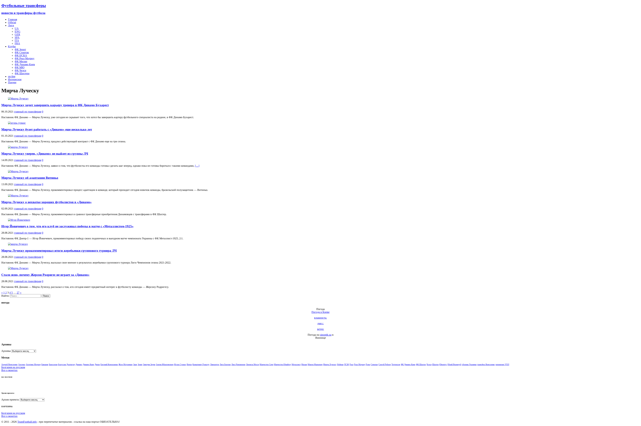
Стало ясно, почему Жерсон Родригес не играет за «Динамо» (45, 274)
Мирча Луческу (329, 364)
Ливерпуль (214, 364)
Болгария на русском (13, 367)
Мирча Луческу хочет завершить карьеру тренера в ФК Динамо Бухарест (55, 105)
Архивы (6, 351)
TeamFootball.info (27, 421)
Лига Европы (225, 364)
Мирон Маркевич (315, 364)
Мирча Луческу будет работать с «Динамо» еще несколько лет (46, 129)
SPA (17, 37)
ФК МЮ (19, 67)
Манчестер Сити (266, 364)
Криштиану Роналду (200, 364)
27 (18, 292)
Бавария (44, 364)
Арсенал (21, 364)
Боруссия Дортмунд (66, 364)
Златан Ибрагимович (164, 364)
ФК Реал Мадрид (24, 58)
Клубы (12, 46)
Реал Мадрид (359, 364)
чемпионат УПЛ (502, 364)
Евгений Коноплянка (109, 364)
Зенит (140, 364)
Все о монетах (9, 370)
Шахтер (435, 364)
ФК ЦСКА (21, 55)
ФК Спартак (22, 52)
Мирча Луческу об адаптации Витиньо (29, 178)
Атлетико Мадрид (33, 364)
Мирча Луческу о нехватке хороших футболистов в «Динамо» (46, 202)
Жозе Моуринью (126, 364)
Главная (12, 19)
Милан (304, 364)
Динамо (79, 364)
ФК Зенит (20, 49)
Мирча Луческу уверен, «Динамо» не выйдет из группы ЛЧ (44, 153)
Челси (429, 364)
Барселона (53, 364)
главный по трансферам (27, 111)
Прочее (12, 82)
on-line (11, 76)
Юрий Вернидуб (454, 364)
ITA (17, 40)
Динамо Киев (88, 364)
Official (12, 22)
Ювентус (443, 364)
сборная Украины (469, 364)
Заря (135, 364)
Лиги (11, 25)
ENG (17, 31)
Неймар (340, 364)
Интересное (15, 79)
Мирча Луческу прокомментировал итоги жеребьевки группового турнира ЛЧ (59, 250)
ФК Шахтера (22, 73)
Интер (189, 364)
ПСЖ (346, 364)
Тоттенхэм (395, 364)
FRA (17, 43)
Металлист (296, 364)
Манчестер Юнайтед (282, 364)
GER (17, 34)
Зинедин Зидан (149, 364)
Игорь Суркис (180, 364)
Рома (368, 364)
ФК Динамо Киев (25, 64)
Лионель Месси (252, 364)
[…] (197, 165)
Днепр (97, 364)
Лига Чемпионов (238, 364)
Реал (351, 364)
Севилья (374, 364)
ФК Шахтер (421, 364)
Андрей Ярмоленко (9, 364)
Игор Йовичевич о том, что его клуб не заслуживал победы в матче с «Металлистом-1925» (67, 226)
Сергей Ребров (384, 364)
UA (17, 28)
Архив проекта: (10, 399)
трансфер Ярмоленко (486, 364)
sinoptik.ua (326, 334)
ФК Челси (20, 70)
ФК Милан (21, 61)
